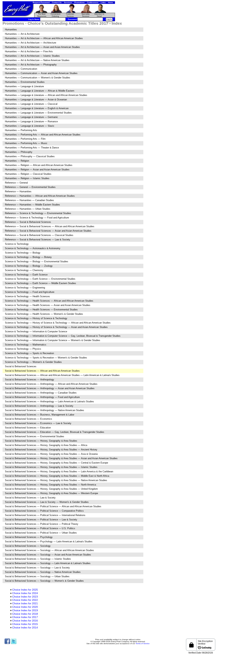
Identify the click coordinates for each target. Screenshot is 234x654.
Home (110, 2)
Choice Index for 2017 (25, 617)
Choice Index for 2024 (25, 593)
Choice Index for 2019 (25, 610)
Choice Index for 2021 (25, 603)
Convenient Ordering (55, 15)
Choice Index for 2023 (25, 596)
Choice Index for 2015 (25, 624)
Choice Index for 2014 (25, 627)
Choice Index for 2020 (25, 606)
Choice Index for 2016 (25, 620)
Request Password (41, 2)
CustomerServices (70, 15)
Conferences (92, 2)
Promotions (79, 2)
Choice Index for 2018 (25, 613)
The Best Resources (41, 15)
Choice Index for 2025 (25, 589)
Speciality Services (86, 15)
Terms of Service (143, 643)
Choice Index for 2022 (25, 599)
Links (103, 2)
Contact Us (57, 2)
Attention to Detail (99, 15)
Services (68, 2)
